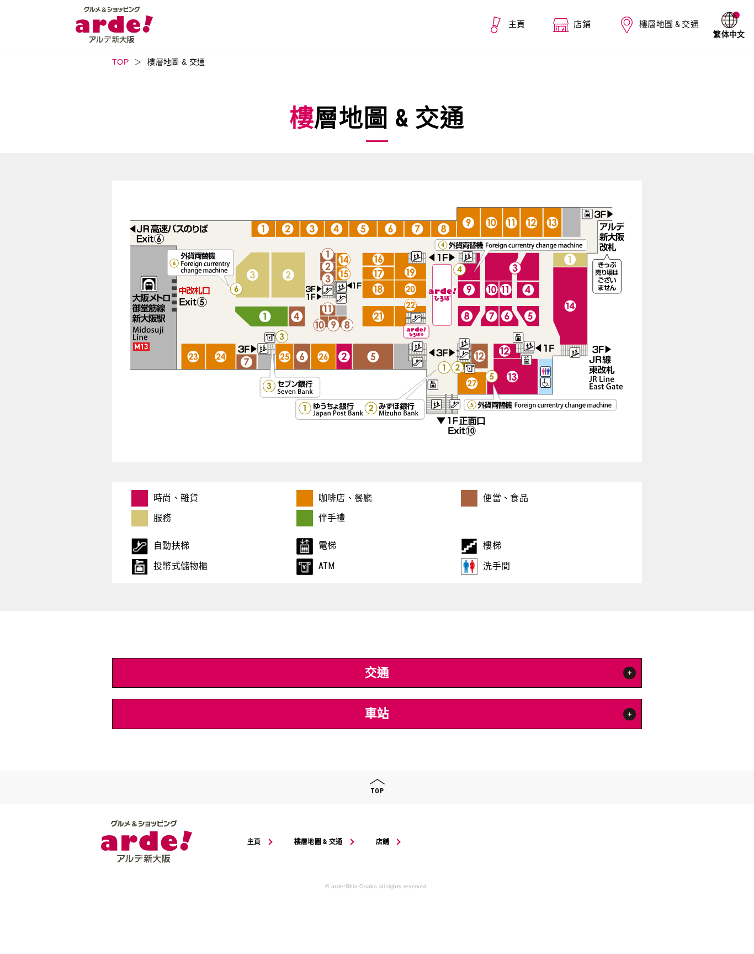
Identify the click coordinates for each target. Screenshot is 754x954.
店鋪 (582, 24)
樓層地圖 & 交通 (669, 24)
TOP (120, 62)
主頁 (516, 24)
